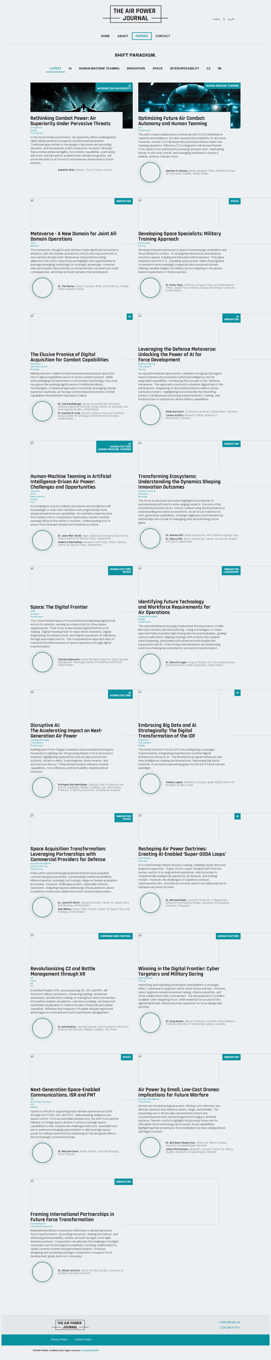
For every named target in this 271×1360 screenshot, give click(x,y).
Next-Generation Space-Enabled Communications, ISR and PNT (65, 1092)
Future (33, 981)
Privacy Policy (59, 1339)
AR (31, 978)
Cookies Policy (83, 1339)
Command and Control (115, 936)
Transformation (144, 130)
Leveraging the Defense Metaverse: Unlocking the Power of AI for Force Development (177, 354)
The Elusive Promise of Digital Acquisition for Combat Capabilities (69, 357)
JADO (32, 243)
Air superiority (36, 128)
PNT (32, 1105)
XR (31, 986)
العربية (231, 19)
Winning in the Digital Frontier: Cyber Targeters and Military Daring (179, 971)
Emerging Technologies (147, 616)
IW (219, 68)
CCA (140, 128)
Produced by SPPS (90, 1351)
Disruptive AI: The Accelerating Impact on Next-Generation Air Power (66, 730)
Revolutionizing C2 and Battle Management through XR (62, 971)
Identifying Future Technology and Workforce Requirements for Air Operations (174, 607)
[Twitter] (226, 8)
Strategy (141, 619)
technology (34, 369)
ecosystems (143, 494)
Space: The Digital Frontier (59, 607)
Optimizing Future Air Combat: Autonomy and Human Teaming (172, 121)
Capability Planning (146, 364)
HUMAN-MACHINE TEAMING (99, 68)
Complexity (35, 491)
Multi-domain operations (40, 1102)
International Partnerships (41, 1226)
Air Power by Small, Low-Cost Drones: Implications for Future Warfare (179, 1092)
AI (70, 68)
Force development (38, 1224)
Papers (142, 36)
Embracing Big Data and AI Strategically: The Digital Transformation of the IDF (167, 730)
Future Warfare (36, 133)
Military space (144, 243)
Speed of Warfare (37, 497)
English (216, 19)
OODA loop (142, 861)
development (35, 364)
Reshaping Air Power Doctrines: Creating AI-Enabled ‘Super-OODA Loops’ (182, 851)
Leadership (231, 572)
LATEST (55, 68)
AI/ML (32, 611)
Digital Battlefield (145, 978)
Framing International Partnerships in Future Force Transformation (72, 1217)
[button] (67, 14)
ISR (32, 1099)
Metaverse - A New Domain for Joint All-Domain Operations (73, 236)
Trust (32, 502)
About (122, 36)
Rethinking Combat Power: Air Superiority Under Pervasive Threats (70, 121)
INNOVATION (136, 68)
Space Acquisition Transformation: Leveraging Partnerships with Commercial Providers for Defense (68, 854)
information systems (38, 367)
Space (235, 201)
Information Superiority (114, 88)
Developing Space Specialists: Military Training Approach (179, 236)
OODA (33, 494)
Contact (163, 36)
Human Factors (120, 446)
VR (31, 984)
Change (33, 130)
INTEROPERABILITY (184, 68)
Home (105, 36)
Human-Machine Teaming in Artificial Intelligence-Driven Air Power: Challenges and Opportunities (70, 481)
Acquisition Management (40, 864)
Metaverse (34, 246)
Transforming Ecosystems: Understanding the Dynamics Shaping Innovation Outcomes (179, 481)
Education (34, 614)
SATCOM (34, 1107)
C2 (209, 68)
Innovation (123, 201)
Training (141, 246)
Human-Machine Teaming (222, 85)
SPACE (157, 68)
